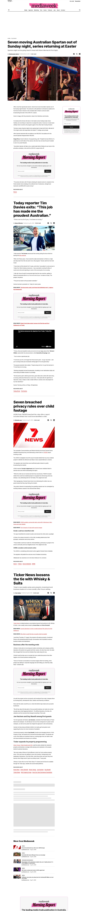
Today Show (16, 391)
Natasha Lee (18, 420)
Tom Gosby (18, 593)
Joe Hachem (40, 769)
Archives (63, 10)
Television (13, 38)
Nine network (22, 255)
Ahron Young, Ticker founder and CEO (23, 745)
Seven (15, 192)
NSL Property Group (26, 772)
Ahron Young (32, 769)
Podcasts (50, 10)
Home (9, 38)
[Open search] (79, 10)
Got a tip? (72, 1)
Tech (41, 10)
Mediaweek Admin (14, 54)
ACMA (33, 563)
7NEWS (46, 452)
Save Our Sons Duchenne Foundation (42, 772)
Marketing (36, 10)
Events (45, 10)
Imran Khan (16, 769)
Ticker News (16, 623)
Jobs (54, 10)
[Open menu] (9, 10)
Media (25, 10)
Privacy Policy (44, 175)
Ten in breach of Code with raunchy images (31, 527)
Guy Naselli (48, 769)
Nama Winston (19, 223)
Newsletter (77, 1)
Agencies (30, 10)
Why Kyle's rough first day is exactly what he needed (33, 634)
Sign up (47, 171)
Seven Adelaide (27, 563)
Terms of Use (37, 175)
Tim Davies (24, 391)
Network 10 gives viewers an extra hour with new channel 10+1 (36, 876)
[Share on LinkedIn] (79, 54)
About (58, 10)
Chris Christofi (24, 769)
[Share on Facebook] (74, 54)
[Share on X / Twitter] (77, 54)
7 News (20, 563)
